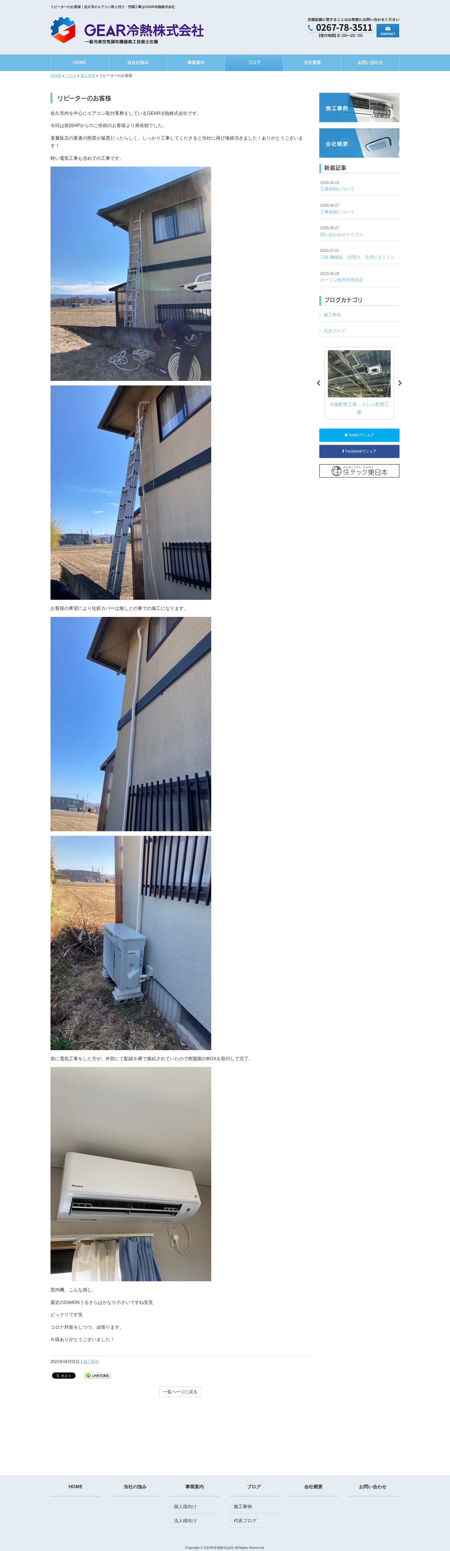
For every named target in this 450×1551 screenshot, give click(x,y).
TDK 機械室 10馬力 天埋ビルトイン (357, 254)
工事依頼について (337, 186)
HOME (56, 75)
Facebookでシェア (360, 451)
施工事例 (88, 75)
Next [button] (400, 383)
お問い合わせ (373, 1486)
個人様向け (185, 1506)
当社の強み (135, 1486)
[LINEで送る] (97, 1375)
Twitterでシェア (361, 435)
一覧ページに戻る (180, 1391)
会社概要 (313, 1486)
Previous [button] (318, 383)
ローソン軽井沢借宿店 (341, 277)
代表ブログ (334, 331)
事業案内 (195, 1486)
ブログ (71, 75)
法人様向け (185, 1520)
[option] (359, 383)
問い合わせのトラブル (341, 231)
